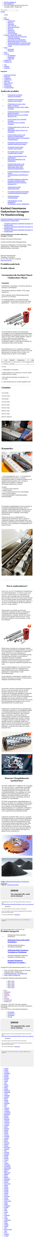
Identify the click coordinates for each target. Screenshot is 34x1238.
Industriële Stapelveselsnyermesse (17, 144)
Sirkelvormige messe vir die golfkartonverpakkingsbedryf (16, 167)
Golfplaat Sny (11, 21)
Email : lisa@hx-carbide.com (12, 975)
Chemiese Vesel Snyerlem (15, 148)
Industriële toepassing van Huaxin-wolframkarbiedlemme (17, 37)
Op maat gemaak (12, 33)
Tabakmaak (11, 24)
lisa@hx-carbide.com (10, 2)
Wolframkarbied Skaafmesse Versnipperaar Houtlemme (18, 951)
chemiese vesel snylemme (15, 101)
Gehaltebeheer (12, 55)
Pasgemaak (11, 49)
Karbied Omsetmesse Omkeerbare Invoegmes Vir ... (17, 183)
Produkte (6, 19)
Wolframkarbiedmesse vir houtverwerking (19, 43)
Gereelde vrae (8, 62)
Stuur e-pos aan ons (6, 260)
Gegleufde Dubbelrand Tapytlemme (17, 193)
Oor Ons (6, 54)
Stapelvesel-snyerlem (13, 27)
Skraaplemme (11, 32)
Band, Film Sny (12, 25)
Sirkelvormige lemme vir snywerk (17, 41)
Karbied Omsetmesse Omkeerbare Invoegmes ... (17, 961)
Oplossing (7, 995)
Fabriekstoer (11, 57)
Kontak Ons (7, 60)
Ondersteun (11, 58)
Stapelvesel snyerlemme (14, 96)
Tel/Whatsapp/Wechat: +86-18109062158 (15, 973)
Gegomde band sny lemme (15, 153)
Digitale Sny (11, 30)
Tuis (5, 17)
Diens (5, 47)
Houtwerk (10, 28)
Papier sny (10, 22)
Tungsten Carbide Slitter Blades (13, 35)
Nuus (5, 52)
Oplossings (11, 51)
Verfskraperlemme (13, 198)
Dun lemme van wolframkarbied (17, 39)
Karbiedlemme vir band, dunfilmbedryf (18, 204)
